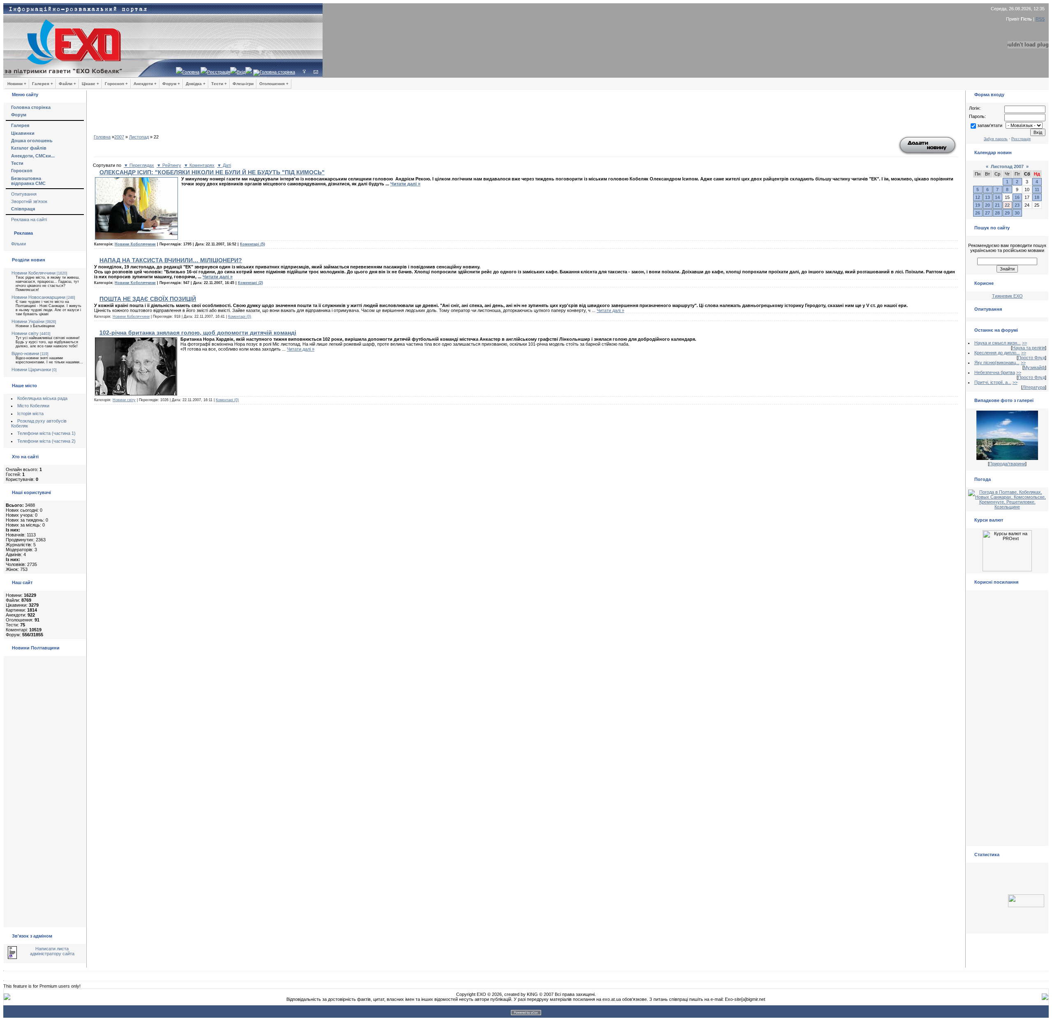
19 (977, 205)
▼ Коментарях (199, 165)
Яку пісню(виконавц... (997, 362)
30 (1017, 212)
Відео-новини (25, 353)
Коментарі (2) (250, 283)
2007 (119, 136)
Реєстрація (218, 71)
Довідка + (195, 83)
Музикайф (1034, 367)
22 (1007, 205)
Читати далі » (405, 183)
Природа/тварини (1007, 463)
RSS (1040, 18)
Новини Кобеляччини (33, 272)
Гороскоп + (116, 83)
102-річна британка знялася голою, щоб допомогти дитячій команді (197, 332)
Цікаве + (90, 83)
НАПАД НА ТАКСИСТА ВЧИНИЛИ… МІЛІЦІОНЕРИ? (170, 260)
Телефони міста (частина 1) (46, 433)
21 (997, 205)
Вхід (241, 71)
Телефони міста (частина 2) (46, 441)
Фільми (18, 243)
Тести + (219, 83)
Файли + (67, 83)
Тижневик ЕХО (1007, 295)
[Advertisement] (526, 115)
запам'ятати (989, 125)
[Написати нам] (316, 71)
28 (997, 212)
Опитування (24, 194)
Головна (190, 71)
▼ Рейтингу (169, 165)
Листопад (139, 136)
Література (1033, 387)
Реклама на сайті (29, 219)
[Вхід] (304, 71)
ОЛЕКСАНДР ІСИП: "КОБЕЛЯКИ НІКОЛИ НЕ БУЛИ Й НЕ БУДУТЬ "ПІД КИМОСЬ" (212, 172)
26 (977, 212)
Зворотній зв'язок (29, 201)
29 (1007, 212)
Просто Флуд (1031, 357)
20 (987, 205)
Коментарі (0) (239, 316)
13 (987, 197)
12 (977, 197)
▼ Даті (224, 165)
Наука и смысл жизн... (997, 342)
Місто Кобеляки (33, 405)
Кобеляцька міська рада (42, 398)
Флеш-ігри (243, 83)
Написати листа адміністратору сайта (52, 951)
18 (1036, 197)
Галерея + (42, 83)
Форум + (171, 83)
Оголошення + (273, 83)
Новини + (16, 83)
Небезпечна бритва (994, 372)
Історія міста (30, 413)
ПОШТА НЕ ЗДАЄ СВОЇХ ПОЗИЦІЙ (147, 299)
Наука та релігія (1028, 347)
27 (987, 212)
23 (1017, 205)
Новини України (28, 321)
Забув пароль (996, 139)
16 (1017, 197)
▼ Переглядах (139, 165)
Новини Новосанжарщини (38, 297)
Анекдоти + (145, 83)
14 (997, 197)
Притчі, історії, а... (992, 382)
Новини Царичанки (31, 369)
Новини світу (25, 333)
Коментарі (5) (252, 244)
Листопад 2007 (1007, 166)
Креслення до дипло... (997, 352)
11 (1037, 189)
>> (1024, 342)
